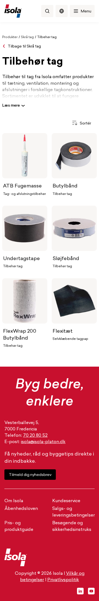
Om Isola (13, 501)
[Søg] (47, 11)
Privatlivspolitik (63, 580)
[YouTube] (91, 591)
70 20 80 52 (35, 435)
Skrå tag (27, 37)
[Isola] (13, 11)
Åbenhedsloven (21, 509)
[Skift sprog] (62, 11)
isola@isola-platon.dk (43, 442)
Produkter (10, 37)
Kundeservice (66, 501)
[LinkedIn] (80, 591)
